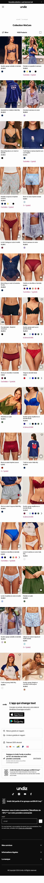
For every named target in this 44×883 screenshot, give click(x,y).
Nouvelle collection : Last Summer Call (21, 2)
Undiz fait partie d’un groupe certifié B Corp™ (25, 770)
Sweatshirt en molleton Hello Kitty (10, 110)
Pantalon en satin (28, 596)
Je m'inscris (37, 758)
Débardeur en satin (6, 417)
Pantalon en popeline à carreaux (32, 66)
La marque (25, 19)
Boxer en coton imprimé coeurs (10, 462)
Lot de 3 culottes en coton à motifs (11, 596)
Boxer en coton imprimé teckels (32, 196)
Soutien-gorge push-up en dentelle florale (30, 328)
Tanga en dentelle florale (30, 373)
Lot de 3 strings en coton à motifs (10, 242)
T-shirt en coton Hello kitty (30, 462)
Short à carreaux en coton (30, 242)
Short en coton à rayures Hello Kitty (11, 506)
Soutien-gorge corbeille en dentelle (11, 66)
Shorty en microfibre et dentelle (10, 373)
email (3, 816)
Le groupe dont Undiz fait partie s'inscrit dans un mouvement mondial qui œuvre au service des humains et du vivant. (25, 773)
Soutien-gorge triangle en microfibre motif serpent (30, 683)
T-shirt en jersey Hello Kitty (8, 682)
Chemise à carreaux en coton (31, 110)
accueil (18, 19)
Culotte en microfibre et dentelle (32, 283)
